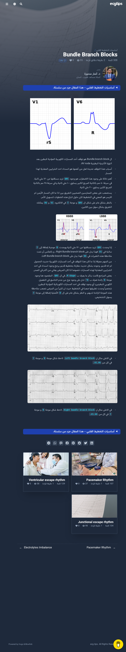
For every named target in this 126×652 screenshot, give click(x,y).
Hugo (21, 644)
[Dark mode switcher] (14, 4)
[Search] (21, 4)
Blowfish (28, 644)
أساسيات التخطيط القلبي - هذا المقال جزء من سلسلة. (83, 88)
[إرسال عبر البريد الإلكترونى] (61, 443)
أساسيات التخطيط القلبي (106, 50)
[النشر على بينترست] (73, 443)
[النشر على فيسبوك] (67, 443)
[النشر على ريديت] (79, 443)
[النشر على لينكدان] (91, 443)
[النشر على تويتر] (85, 443)
